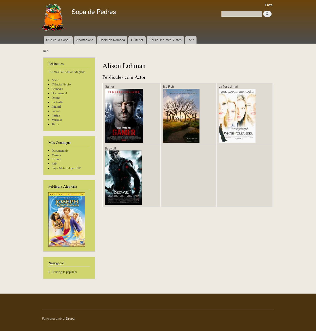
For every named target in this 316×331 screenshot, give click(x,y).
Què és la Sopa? (58, 39)
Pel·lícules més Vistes (165, 39)
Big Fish (168, 86)
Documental (59, 93)
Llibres (56, 159)
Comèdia (57, 89)
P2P (191, 39)
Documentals (60, 151)
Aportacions (84, 39)
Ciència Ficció (61, 84)
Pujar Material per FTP (66, 168)
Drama (56, 98)
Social (56, 111)
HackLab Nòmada (112, 39)
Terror (55, 124)
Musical (57, 120)
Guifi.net (137, 39)
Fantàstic (57, 102)
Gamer (109, 86)
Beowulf (110, 148)
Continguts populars (64, 272)
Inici (46, 51)
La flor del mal (228, 86)
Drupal (70, 318)
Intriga (56, 115)
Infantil (56, 106)
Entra (269, 4)
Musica (56, 155)
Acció (55, 80)
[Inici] (54, 18)
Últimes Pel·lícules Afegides (66, 72)
